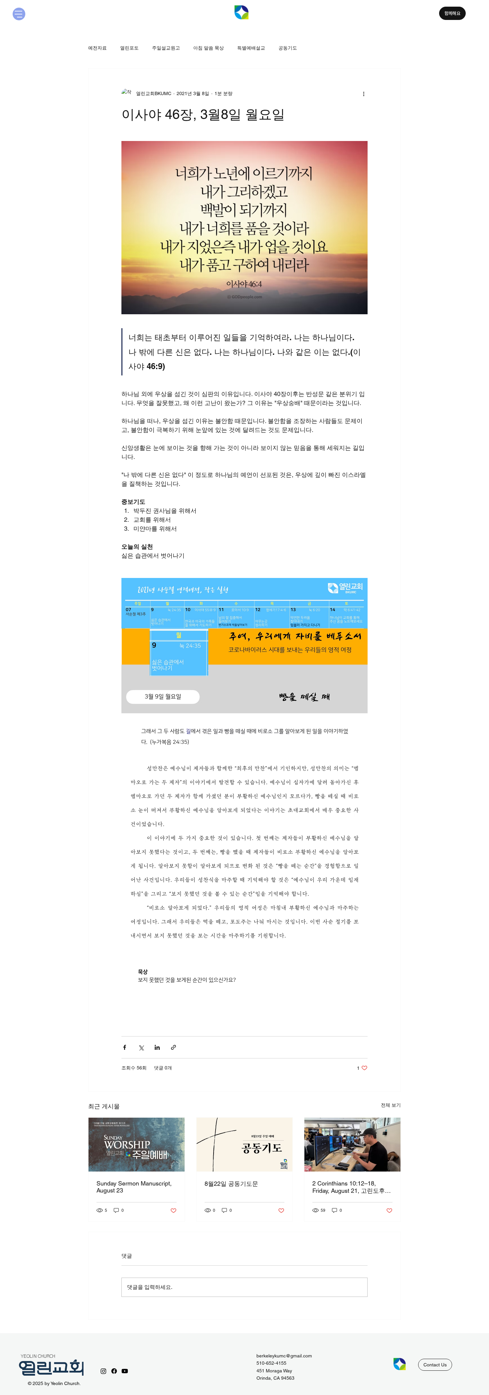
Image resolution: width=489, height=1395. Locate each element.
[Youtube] (124, 1371)
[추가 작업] (364, 94)
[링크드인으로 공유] (157, 1047)
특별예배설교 (251, 48)
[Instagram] (103, 1371)
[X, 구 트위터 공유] (141, 1047)
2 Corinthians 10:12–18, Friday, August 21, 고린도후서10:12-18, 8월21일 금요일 (351, 1187)
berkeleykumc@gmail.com (284, 1355)
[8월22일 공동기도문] (245, 1145)
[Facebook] (114, 1371)
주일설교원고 (166, 48)
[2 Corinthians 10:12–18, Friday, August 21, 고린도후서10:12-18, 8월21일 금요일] (352, 1145)
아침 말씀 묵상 (208, 48)
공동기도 (287, 48)
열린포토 (129, 48)
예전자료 (97, 48)
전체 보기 (391, 1105)
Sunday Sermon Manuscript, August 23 (134, 1187)
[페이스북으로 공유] (124, 1047)
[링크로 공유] (173, 1047)
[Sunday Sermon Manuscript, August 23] (136, 1145)
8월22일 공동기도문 (231, 1183)
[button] (435, 1365)
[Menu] (19, 14)
